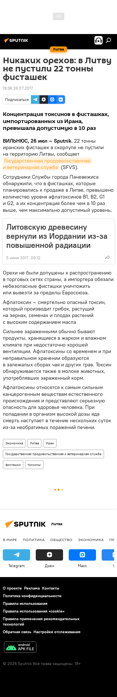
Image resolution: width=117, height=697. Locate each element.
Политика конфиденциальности (32, 595)
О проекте (12, 588)
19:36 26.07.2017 (18, 88)
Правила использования (25, 603)
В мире (10, 539)
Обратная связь (17, 631)
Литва (34, 443)
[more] (107, 257)
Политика (34, 539)
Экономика (14, 443)
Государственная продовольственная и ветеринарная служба (47, 163)
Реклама (32, 588)
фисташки (13, 464)
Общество (61, 539)
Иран (50, 443)
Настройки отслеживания (57, 631)
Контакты (50, 588)
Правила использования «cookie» (33, 611)
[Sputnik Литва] (17, 42)
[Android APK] (20, 647)
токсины (34, 464)
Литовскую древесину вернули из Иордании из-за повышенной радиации (57, 236)
